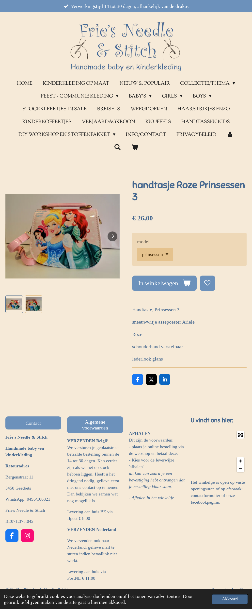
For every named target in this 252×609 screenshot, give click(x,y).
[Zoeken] (117, 148)
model (143, 241)
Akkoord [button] (230, 598)
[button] (14, 304)
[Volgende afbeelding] (112, 236)
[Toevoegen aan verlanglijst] (207, 283)
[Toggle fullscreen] (240, 435)
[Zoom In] (240, 461)
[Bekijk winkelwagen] (134, 148)
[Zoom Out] (240, 468)
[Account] (230, 135)
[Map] (219, 452)
